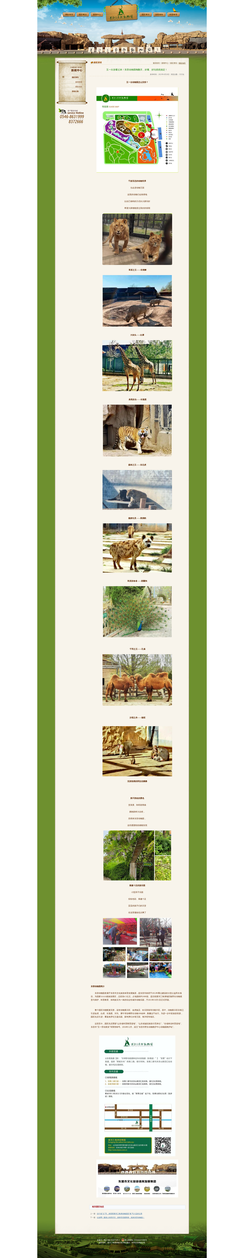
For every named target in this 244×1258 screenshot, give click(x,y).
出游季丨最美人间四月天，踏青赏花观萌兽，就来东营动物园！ (120, 1217)
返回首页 (156, 63)
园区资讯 (75, 77)
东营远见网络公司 (138, 1243)
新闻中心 (97, 15)
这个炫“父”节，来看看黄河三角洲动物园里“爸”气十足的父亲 (119, 1214)
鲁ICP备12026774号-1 (112, 1240)
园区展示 (146, 15)
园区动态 (78, 87)
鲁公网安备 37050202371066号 (136, 1240)
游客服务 (159, 15)
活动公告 (75, 91)
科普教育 (173, 15)
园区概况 (83, 15)
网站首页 (69, 15)
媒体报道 (78, 82)
